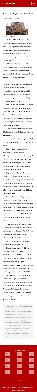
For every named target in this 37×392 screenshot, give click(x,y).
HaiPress (16, 18)
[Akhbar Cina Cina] (19, 366)
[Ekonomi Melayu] (19, 372)
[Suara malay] (31, 354)
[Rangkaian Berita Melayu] (7, 360)
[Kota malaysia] (19, 354)
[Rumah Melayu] (31, 360)
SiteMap (23, 390)
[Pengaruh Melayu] (7, 372)
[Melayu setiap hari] (7, 366)
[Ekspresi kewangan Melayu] (31, 372)
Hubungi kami (16, 390)
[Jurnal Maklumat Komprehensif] (7, 354)
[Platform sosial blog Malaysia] (31, 366)
